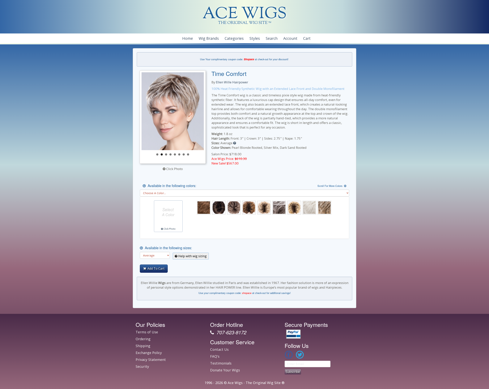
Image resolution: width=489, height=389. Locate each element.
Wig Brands (209, 38)
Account (290, 38)
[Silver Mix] (309, 207)
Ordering (143, 339)
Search (272, 38)
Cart (307, 38)
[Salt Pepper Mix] (279, 207)
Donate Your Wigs (225, 370)
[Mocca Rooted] (249, 207)
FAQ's (214, 356)
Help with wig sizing (192, 256)
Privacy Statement (151, 359)
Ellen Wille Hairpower (232, 82)
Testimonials (221, 363)
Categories (234, 38)
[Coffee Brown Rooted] (219, 207)
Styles (254, 38)
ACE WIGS (244, 14)
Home (187, 38)
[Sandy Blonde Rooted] (294, 207)
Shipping (143, 345)
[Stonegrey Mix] (324, 207)
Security (142, 366)
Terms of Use (147, 332)
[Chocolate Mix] (203, 207)
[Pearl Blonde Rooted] (264, 207)
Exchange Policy (149, 352)
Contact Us (219, 349)
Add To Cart (155, 268)
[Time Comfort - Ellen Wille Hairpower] (173, 111)
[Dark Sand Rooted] (234, 207)
